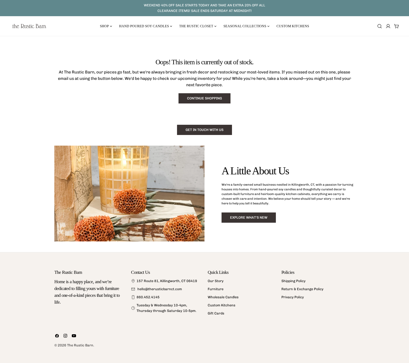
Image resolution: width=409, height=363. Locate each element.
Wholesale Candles (223, 297)
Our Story (215, 281)
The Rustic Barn (80, 345)
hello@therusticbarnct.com (159, 289)
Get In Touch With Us (204, 130)
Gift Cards (216, 313)
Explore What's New (248, 217)
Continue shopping (204, 98)
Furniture (215, 289)
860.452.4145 (148, 297)
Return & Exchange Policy (302, 289)
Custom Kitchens (221, 305)
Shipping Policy (293, 281)
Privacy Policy (292, 297)
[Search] (379, 26)
